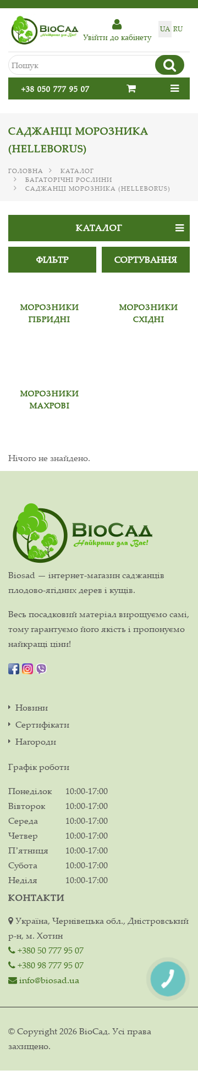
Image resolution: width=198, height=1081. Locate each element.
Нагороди (35, 741)
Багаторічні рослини (68, 179)
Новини (31, 707)
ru (178, 29)
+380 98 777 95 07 (49, 965)
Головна (25, 171)
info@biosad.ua (48, 980)
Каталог (77, 171)
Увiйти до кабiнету (117, 37)
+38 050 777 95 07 (55, 89)
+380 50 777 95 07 (49, 950)
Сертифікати (42, 724)
